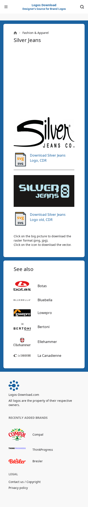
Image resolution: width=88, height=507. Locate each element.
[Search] (82, 7)
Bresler (37, 461)
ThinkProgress (42, 450)
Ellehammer (47, 341)
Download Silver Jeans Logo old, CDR (48, 217)
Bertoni (44, 326)
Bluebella (45, 300)
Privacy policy (18, 488)
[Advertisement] (44, 80)
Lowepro (45, 312)
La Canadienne (49, 355)
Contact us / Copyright (25, 482)
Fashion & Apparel (35, 33)
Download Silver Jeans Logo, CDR (48, 158)
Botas (42, 286)
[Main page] (15, 33)
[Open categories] (6, 7)
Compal (37, 434)
